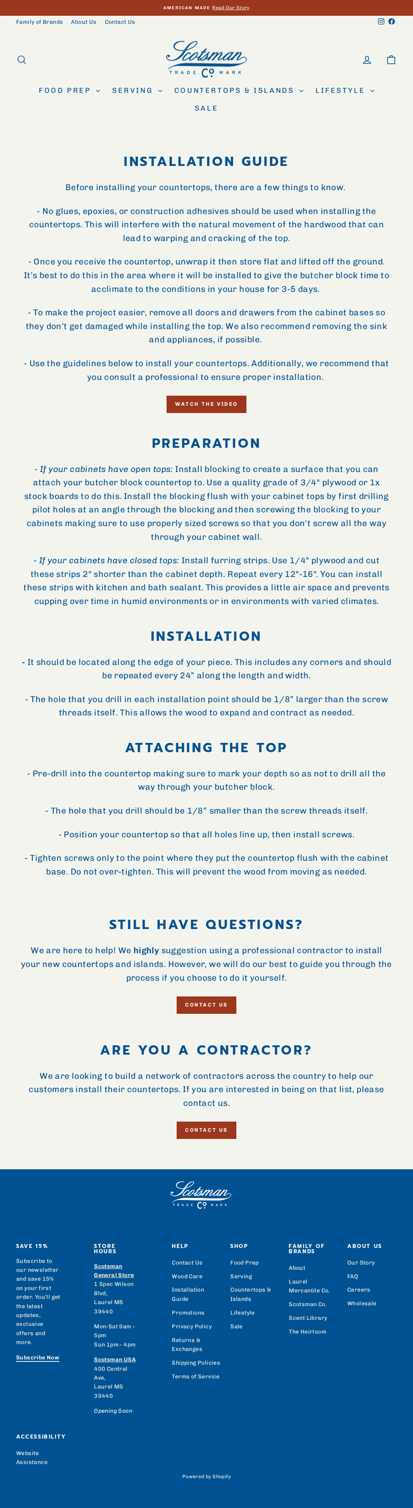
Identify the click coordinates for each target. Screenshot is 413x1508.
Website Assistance (32, 1458)
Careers (359, 1289)
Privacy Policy (192, 1326)
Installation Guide (188, 1294)
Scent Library (308, 1318)
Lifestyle (341, 90)
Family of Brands (39, 22)
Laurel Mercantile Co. (309, 1286)
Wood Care (187, 1276)
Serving (134, 90)
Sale (206, 108)
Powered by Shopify (206, 1476)
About (297, 1268)
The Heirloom (307, 1331)
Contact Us (120, 22)
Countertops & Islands (235, 90)
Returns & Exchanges (187, 1345)
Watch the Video (206, 404)
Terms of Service (195, 1376)
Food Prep (66, 90)
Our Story (361, 1262)
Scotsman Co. (308, 1304)
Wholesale (362, 1303)
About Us (83, 22)
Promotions (188, 1312)
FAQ (352, 1276)
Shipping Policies (196, 1362)
